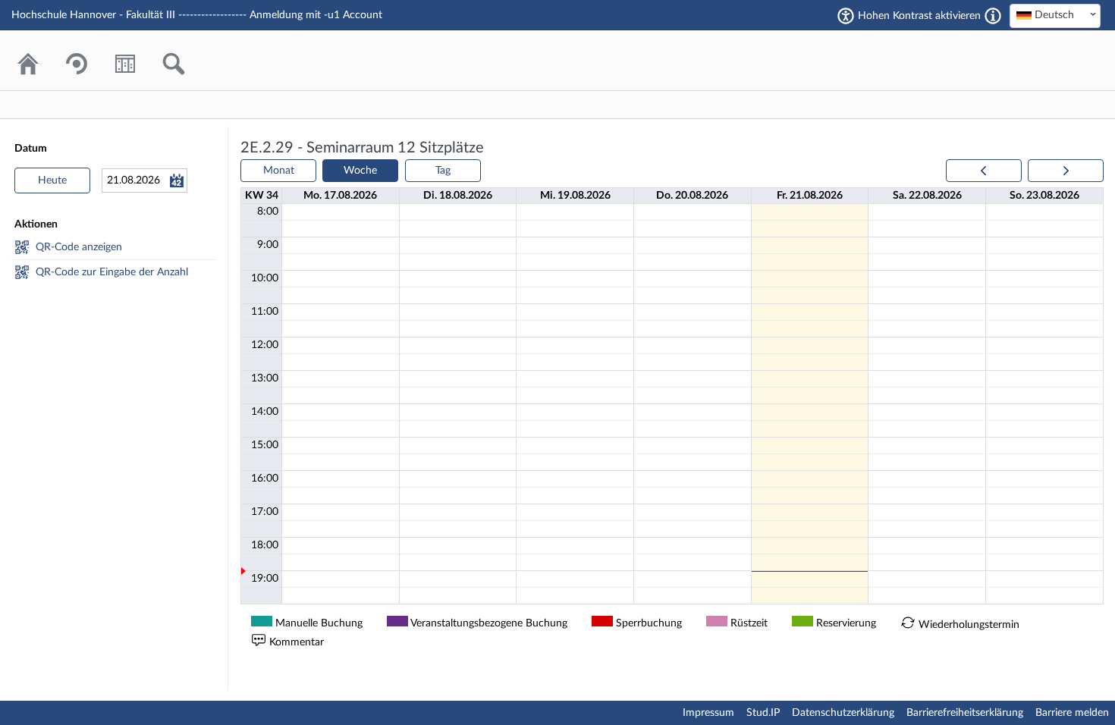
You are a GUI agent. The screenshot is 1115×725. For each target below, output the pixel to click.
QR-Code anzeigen (79, 247)
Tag (443, 170)
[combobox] (1055, 16)
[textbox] (1055, 15)
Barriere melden (1072, 713)
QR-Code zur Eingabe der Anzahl (112, 272)
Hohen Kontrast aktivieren (919, 16)
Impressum (708, 713)
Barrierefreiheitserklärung (964, 713)
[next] (1066, 170)
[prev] (984, 170)
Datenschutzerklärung (843, 713)
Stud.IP (763, 713)
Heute (52, 180)
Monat (278, 170)
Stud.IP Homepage (1043, 60)
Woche (360, 170)
